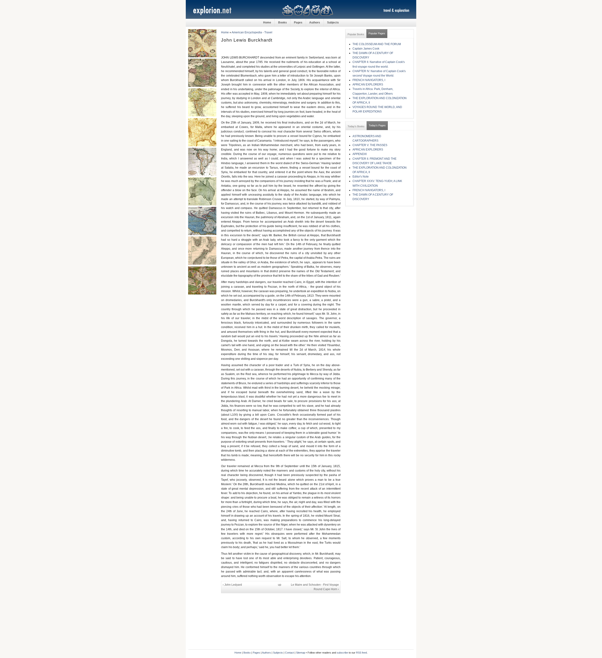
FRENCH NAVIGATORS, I (368, 80)
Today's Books (356, 126)
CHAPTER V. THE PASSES (369, 145)
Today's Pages (377, 125)
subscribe (342, 652)
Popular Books (356, 34)
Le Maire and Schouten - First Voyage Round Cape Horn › (315, 587)
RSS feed (361, 652)
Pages (298, 22)
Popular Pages (376, 33)
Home (267, 22)
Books (282, 22)
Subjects (333, 22)
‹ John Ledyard (232, 584)
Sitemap (300, 652)
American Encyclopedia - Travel (252, 32)
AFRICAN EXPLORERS (367, 84)
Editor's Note (360, 176)
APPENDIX (359, 154)
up (279, 584)
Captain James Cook (365, 48)
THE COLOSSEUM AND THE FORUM (376, 44)
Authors (314, 22)
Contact (289, 652)
